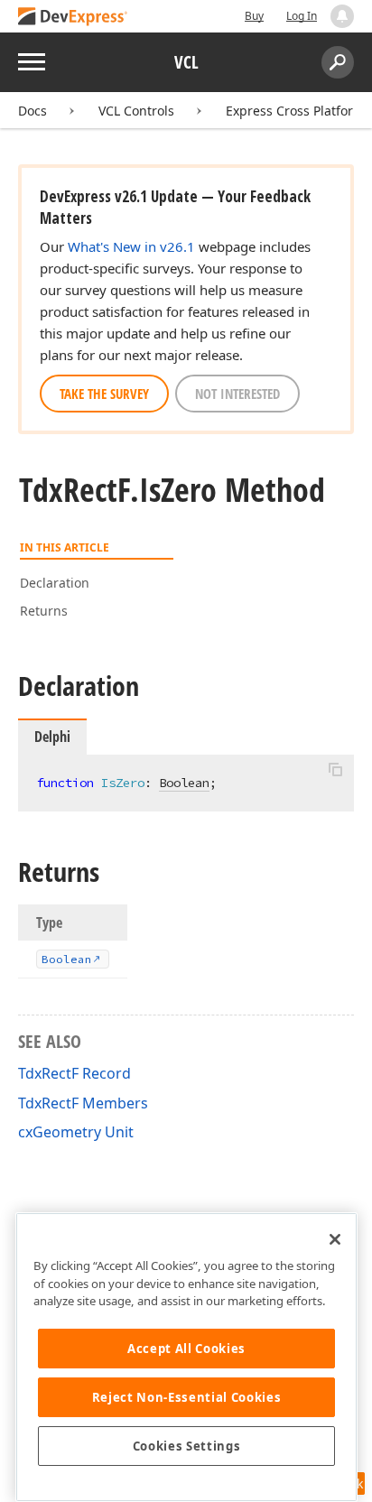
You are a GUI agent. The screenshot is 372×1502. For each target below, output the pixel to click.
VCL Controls (136, 110)
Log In (301, 15)
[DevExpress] (73, 18)
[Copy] (335, 770)
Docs (32, 110)
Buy (254, 15)
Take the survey (104, 394)
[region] (186, 1357)
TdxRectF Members (83, 1103)
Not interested (237, 394)
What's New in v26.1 (131, 246)
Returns (44, 610)
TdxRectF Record (74, 1073)
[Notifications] (342, 16)
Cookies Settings (187, 1446)
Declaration (54, 582)
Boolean (184, 782)
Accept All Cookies (186, 1348)
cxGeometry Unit (76, 1132)
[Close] (335, 1239)
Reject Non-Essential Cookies (186, 1397)
